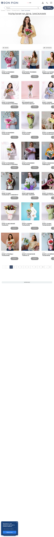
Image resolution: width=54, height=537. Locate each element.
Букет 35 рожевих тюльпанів (8, 133)
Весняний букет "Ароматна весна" (28, 102)
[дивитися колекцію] (27, 30)
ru (30, 2)
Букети (8, 10)
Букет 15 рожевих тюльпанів (8, 72)
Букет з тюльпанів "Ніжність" (28, 254)
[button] (24, 42)
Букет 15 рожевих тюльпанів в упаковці (10, 163)
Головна (3, 10)
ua (28, 2)
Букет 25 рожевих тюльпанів (28, 163)
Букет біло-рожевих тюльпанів (29, 72)
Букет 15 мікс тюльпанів (26, 133)
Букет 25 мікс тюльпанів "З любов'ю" (10, 193)
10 (42, 267)
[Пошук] (38, 8)
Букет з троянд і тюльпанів (7, 254)
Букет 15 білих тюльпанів (27, 224)
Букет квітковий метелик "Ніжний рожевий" (28, 193)
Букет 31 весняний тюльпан (8, 224)
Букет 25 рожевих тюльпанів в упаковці (10, 102)
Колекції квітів (16, 10)
